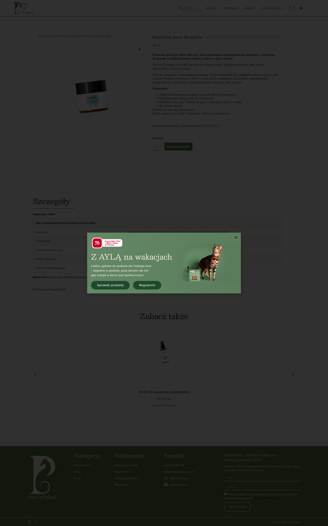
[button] (236, 237)
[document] (164, 263)
